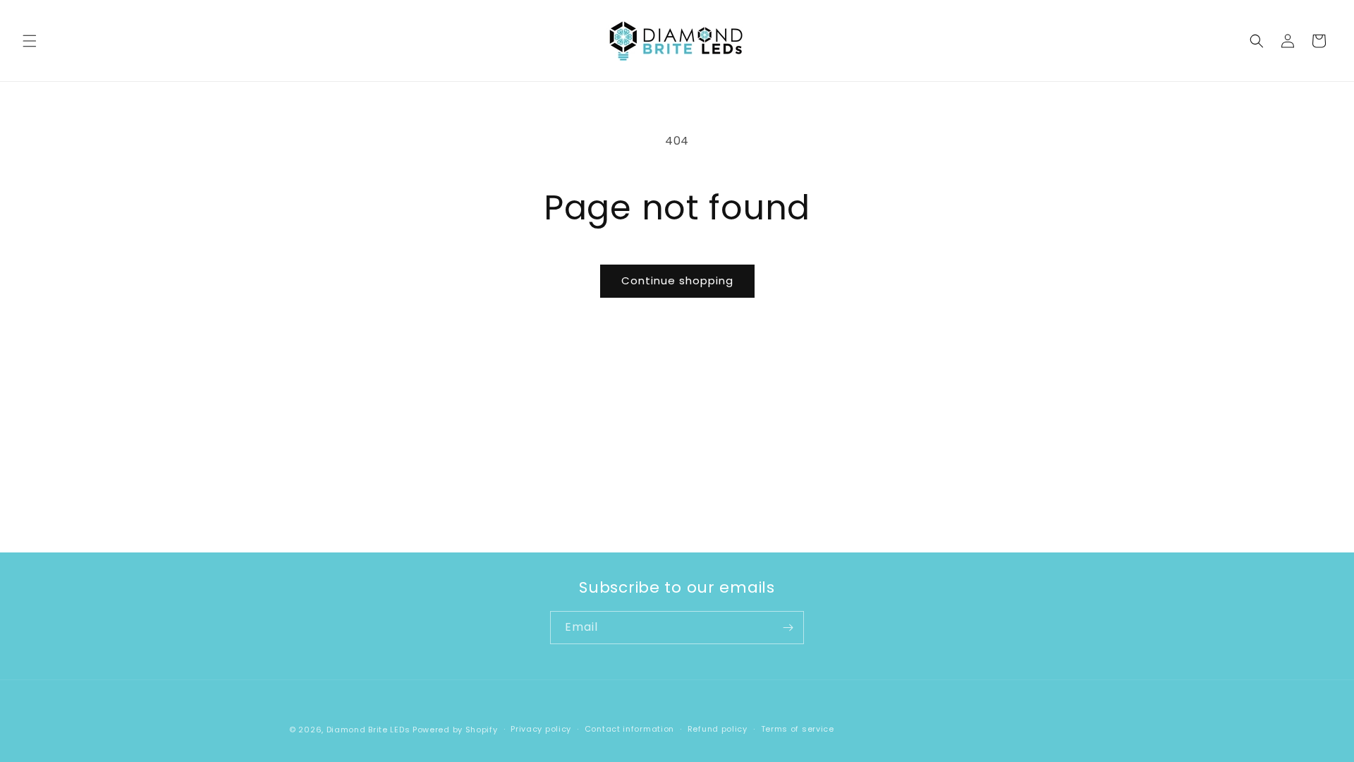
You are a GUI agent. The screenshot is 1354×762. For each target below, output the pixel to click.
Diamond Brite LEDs (368, 729)
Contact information (629, 728)
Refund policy (718, 728)
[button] (29, 40)
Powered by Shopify (455, 729)
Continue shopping (677, 280)
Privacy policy (541, 728)
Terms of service (797, 728)
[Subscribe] (787, 627)
